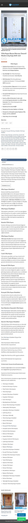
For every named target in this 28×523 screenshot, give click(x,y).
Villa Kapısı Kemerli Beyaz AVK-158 (19, 511)
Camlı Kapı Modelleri (8, 136)
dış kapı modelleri (17, 136)
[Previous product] (5, 59)
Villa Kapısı (6, 337)
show (8, 185)
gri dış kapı (23, 136)
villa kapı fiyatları (11, 145)
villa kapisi (13, 144)
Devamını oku (4, 515)
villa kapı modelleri (20, 145)
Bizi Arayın (21, 515)
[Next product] (2, 59)
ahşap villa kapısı (9, 134)
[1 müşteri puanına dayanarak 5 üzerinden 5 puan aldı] (14, 61)
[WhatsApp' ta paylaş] (2, 149)
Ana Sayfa (4, 48)
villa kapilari (8, 144)
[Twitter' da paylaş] (8, 149)
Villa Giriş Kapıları (5, 310)
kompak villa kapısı (9, 139)
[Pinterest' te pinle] (13, 149)
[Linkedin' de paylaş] (16, 149)
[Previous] (1, 505)
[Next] (27, 505)
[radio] (2, 123)
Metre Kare (3, 120)
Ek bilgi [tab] (4, 162)
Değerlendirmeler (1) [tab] (8, 164)
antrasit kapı (15, 134)
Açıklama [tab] (4, 159)
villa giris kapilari (15, 142)
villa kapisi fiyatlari (20, 144)
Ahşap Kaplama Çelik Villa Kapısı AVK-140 (6, 512)
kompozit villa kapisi (18, 139)
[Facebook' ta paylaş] (5, 149)
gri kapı (2, 138)
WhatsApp (21, 519)
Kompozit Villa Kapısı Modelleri (17, 48)
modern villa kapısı (17, 141)
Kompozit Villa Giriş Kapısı (10, 426)
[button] (2, 5)
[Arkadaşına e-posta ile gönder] (10, 149)
